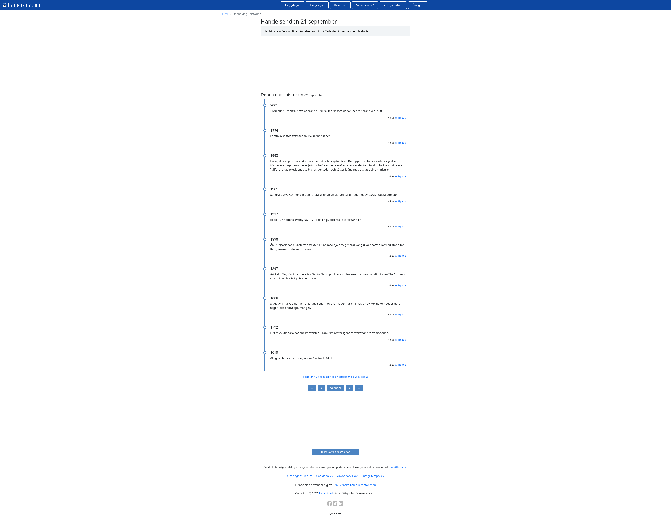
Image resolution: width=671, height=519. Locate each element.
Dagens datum (24, 5)
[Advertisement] (335, 63)
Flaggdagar (292, 5)
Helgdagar (317, 5)
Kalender (340, 5)
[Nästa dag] (349, 388)
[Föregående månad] (312, 388)
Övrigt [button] (417, 5)
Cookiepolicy (324, 476)
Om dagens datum (299, 476)
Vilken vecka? (365, 5)
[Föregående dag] (321, 388)
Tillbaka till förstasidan (336, 452)
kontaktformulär (398, 467)
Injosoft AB (326, 493)
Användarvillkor (347, 476)
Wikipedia (401, 117)
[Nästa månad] (359, 388)
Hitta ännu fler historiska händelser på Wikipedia (335, 377)
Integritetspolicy (373, 476)
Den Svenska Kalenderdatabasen (354, 485)
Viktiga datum (393, 5)
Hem (225, 14)
